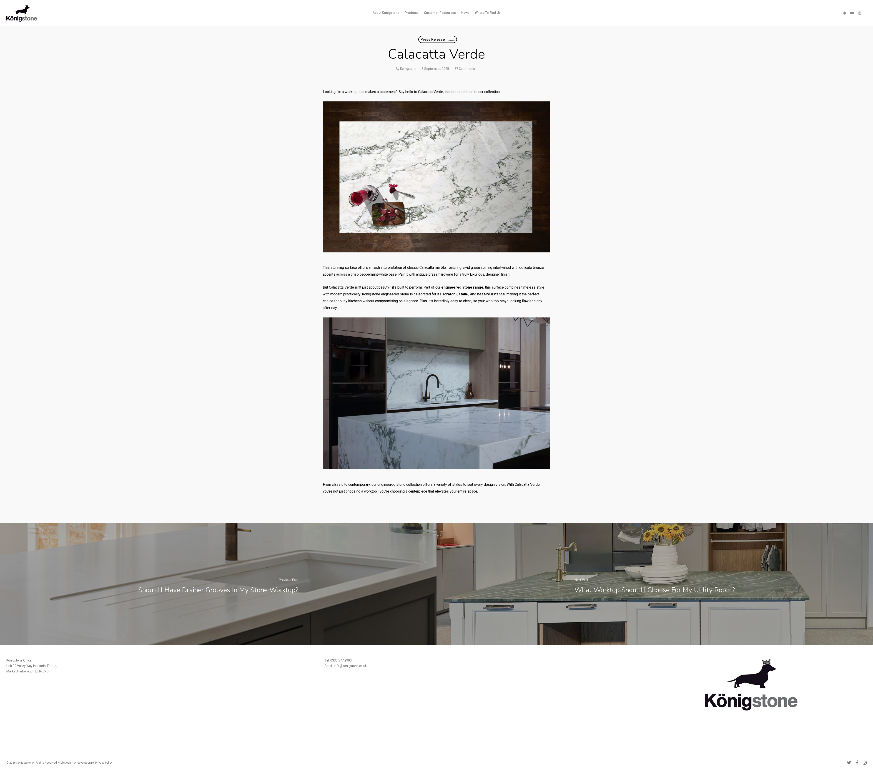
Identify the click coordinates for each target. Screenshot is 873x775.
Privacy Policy (104, 762)
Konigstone (408, 68)
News (465, 13)
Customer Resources (440, 13)
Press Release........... (438, 39)
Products (412, 13)
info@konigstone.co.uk (350, 666)
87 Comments (464, 68)
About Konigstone (386, 13)
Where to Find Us (488, 13)
